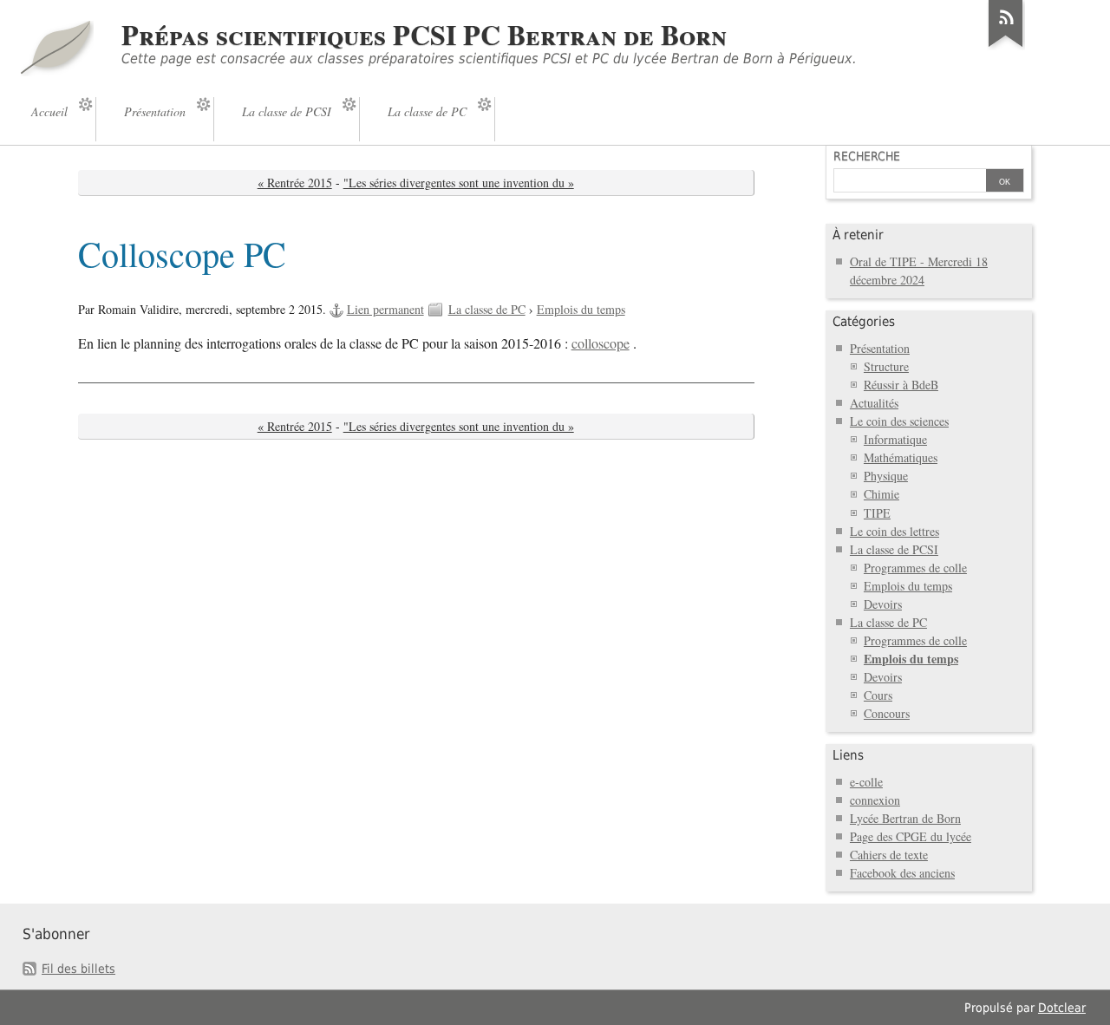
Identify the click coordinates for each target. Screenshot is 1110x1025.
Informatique (895, 439)
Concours (887, 713)
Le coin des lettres (894, 531)
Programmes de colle (915, 567)
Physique (886, 475)
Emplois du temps (581, 309)
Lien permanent (385, 309)
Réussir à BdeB (901, 384)
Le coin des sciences (899, 421)
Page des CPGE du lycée (910, 836)
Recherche (866, 156)
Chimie (881, 494)
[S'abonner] (1006, 47)
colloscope (600, 343)
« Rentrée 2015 (295, 182)
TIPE (877, 513)
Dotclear (1062, 1008)
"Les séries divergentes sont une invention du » (458, 182)
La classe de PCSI (894, 549)
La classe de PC (487, 309)
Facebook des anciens (902, 873)
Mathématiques (900, 457)
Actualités (874, 403)
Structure (886, 366)
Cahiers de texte (889, 854)
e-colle (866, 782)
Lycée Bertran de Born (905, 818)
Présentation (880, 348)
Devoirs (883, 604)
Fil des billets (78, 969)
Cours (878, 695)
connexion (875, 800)
